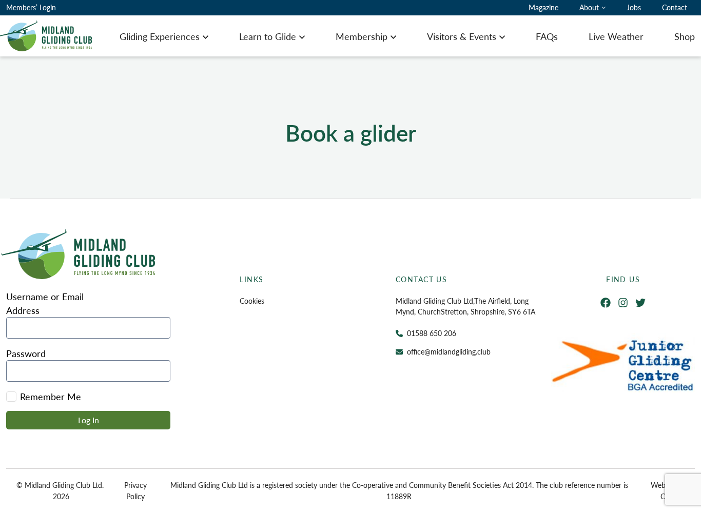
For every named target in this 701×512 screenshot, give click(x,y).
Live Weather (616, 36)
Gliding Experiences (160, 36)
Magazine (543, 7)
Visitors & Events (461, 36)
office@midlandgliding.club (449, 351)
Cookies (252, 301)
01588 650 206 (431, 333)
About (589, 7)
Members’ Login (31, 7)
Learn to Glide (267, 36)
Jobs (634, 7)
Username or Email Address (45, 303)
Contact (674, 7)
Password (26, 353)
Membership (361, 36)
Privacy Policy (135, 490)
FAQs (547, 36)
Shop (684, 36)
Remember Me (50, 396)
